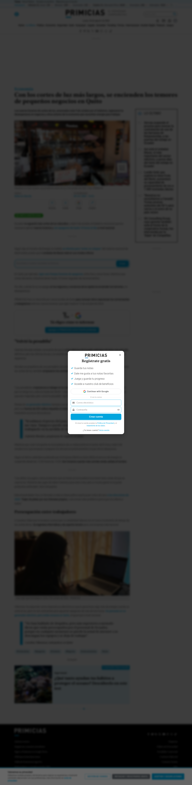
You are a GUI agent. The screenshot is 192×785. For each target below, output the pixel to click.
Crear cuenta (96, 417)
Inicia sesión (104, 430)
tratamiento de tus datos (96, 426)
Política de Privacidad (105, 423)
